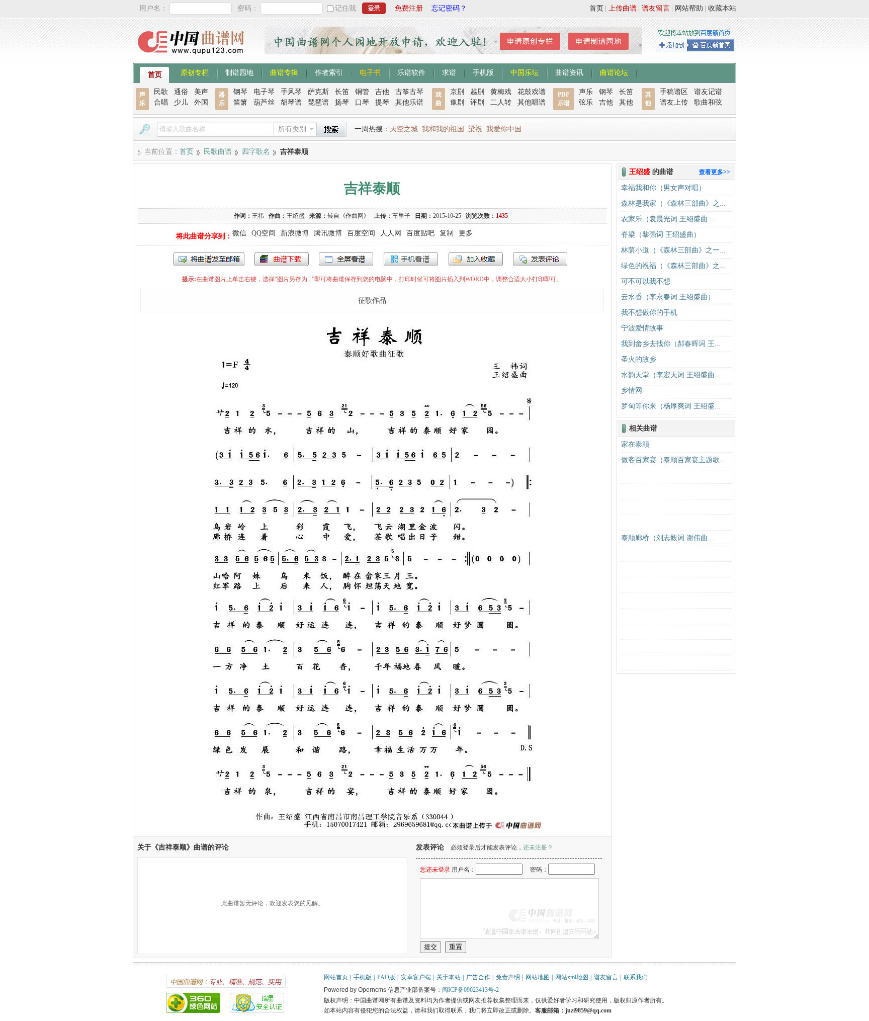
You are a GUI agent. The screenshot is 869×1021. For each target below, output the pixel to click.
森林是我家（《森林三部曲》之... (673, 203)
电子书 (370, 72)
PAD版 (386, 977)
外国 (201, 102)
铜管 (362, 92)
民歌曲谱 (218, 151)
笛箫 (240, 102)
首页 (596, 8)
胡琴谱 (291, 102)
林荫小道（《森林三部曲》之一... (673, 250)
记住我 (345, 8)
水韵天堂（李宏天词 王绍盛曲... (671, 375)
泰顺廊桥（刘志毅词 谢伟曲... (667, 538)
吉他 (382, 92)
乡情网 (631, 390)
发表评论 (540, 259)
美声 (201, 92)
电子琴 (264, 92)
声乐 (586, 92)
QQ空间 (263, 233)
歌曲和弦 (708, 102)
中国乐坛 (524, 72)
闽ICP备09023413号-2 (470, 989)
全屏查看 (346, 259)
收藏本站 (722, 8)
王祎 (258, 215)
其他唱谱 (531, 102)
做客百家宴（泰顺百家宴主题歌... (673, 460)
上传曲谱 (623, 8)
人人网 (390, 233)
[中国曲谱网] (192, 57)
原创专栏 (195, 72)
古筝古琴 (409, 92)
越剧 (477, 92)
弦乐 (586, 102)
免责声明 (508, 977)
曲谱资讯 (569, 72)
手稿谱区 (674, 92)
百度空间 (361, 233)
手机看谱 (411, 259)
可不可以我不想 (645, 281)
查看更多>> (714, 172)
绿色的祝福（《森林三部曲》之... (673, 266)
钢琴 (240, 92)
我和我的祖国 (443, 129)
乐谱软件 (411, 72)
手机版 (483, 72)
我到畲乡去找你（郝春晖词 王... (671, 344)
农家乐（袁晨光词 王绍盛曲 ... (668, 219)
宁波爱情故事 (642, 328)
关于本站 (449, 977)
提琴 (382, 102)
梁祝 (475, 129)
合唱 (161, 102)
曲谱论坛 (614, 72)
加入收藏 (476, 259)
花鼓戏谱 (531, 92)
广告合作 (478, 977)
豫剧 (457, 102)
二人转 (500, 102)
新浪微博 (295, 233)
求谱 (449, 72)
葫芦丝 (264, 102)
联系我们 (636, 977)
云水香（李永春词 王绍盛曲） (668, 297)
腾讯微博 (328, 233)
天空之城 (404, 129)
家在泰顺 (635, 444)
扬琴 (342, 102)
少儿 (181, 102)
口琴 (362, 102)
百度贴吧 (420, 233)
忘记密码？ (449, 8)
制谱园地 (239, 72)
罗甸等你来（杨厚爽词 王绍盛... (671, 406)
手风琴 (291, 92)
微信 (239, 233)
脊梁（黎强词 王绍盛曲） (661, 234)
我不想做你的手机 (649, 312)
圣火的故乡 (638, 359)
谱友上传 (674, 102)
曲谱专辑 (284, 72)
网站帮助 (689, 8)
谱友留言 (656, 8)
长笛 (342, 92)
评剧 (477, 102)
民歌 (161, 92)
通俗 (181, 92)
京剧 (457, 92)
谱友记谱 (708, 92)
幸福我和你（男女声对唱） (663, 188)
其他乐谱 (409, 102)
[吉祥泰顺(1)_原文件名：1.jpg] (372, 831)
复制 (447, 233)
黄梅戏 (500, 92)
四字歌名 (256, 151)
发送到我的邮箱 (208, 259)
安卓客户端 (416, 977)
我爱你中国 (504, 129)
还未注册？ (538, 847)
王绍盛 (296, 215)
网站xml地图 (571, 977)
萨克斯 (318, 92)
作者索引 (329, 72)
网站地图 (538, 977)
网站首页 (336, 977)
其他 (626, 102)
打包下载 (281, 259)
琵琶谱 (318, 102)
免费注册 (409, 8)
